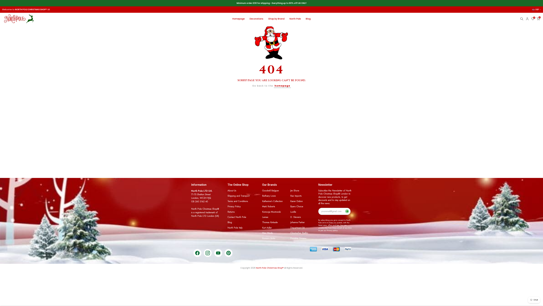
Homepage (238, 18)
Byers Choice (296, 206)
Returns (231, 211)
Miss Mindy (267, 233)
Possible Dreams (298, 238)
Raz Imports (296, 195)
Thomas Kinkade (270, 222)
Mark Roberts (268, 206)
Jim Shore (294, 190)
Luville (293, 211)
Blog (308, 18)
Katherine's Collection (272, 201)
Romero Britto (268, 238)
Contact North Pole (237, 217)
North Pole (295, 18)
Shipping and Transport (239, 195)
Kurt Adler (267, 227)
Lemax (265, 217)
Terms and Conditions (238, 201)
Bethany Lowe (269, 195)
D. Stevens (295, 217)
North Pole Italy (235, 227)
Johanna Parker (297, 222)
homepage (282, 85)
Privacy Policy (234, 206)
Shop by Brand (276, 18)
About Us (232, 190)
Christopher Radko (299, 233)
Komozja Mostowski (271, 211)
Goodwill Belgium (270, 190)
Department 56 (297, 227)
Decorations (256, 18)
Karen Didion (296, 201)
